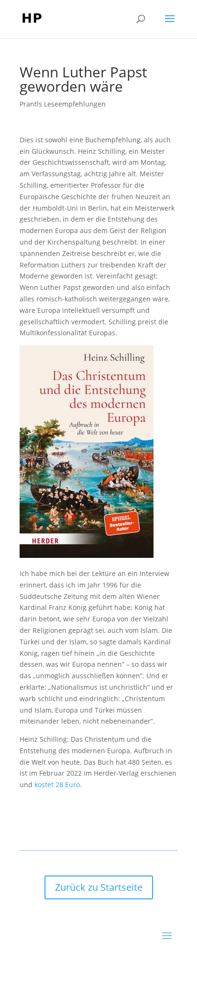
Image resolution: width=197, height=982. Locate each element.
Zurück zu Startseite (98, 887)
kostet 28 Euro (57, 784)
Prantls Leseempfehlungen (63, 103)
